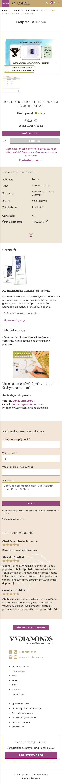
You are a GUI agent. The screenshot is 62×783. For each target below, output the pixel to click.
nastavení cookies (31, 778)
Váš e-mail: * (9, 453)
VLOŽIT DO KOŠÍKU (31, 133)
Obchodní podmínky (22, 666)
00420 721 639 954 (24, 401)
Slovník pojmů (18, 726)
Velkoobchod (18, 671)
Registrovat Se (31, 755)
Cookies (16, 689)
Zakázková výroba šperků (24, 717)
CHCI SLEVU (34, 141)
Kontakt (15, 680)
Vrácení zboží (18, 694)
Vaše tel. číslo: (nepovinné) (17, 467)
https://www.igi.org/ (14, 320)
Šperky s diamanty (20, 703)
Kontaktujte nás (29, 160)
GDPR (6, 513)
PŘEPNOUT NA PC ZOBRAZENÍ (31, 627)
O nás (15, 675)
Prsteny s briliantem (21, 722)
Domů (5, 10)
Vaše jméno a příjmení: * (16, 439)
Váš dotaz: (8, 480)
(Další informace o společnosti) (20, 313)
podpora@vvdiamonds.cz (28, 404)
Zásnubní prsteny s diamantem (26, 708)
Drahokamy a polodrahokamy (27, 10)
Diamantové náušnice (22, 713)
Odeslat (31, 503)
